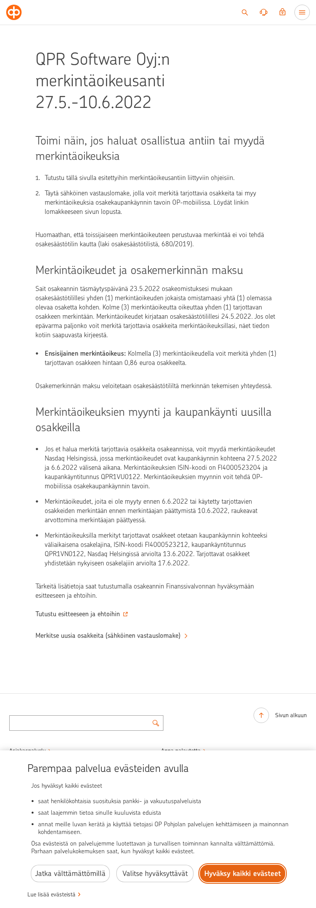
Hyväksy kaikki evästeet (242, 873)
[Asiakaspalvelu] (263, 12)
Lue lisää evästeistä (51, 894)
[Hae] (244, 12)
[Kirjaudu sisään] (282, 12)
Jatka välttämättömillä (70, 873)
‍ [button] (77, 614)
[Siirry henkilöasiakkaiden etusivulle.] (14, 12)
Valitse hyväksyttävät (155, 873)
